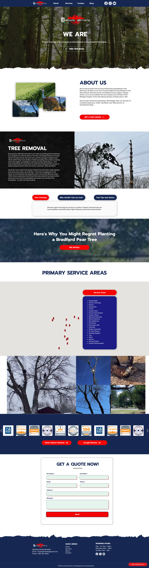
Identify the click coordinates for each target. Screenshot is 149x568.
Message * (50, 498)
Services (68, 549)
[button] (8, 430)
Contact (68, 553)
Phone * (82, 482)
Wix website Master (88, 566)
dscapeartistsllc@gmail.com (48, 552)
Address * (50, 490)
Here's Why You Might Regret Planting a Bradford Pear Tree (74, 237)
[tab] (40, 197)
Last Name (83, 473)
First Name (50, 473)
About (67, 551)
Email (48, 482)
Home (67, 547)
